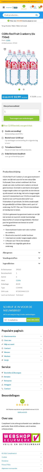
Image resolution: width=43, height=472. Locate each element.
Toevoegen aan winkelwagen (21, 118)
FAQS (6, 360)
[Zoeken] (35, 17)
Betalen (7, 377)
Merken (7, 356)
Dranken (8, 26)
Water (14, 26)
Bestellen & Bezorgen (12, 373)
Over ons (7, 340)
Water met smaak (21, 26)
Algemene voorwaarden (9, 468)
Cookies (4, 457)
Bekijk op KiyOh (22, 412)
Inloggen (7, 385)
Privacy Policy (6, 464)
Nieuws (7, 352)
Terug (3, 26)
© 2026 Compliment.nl (9, 453)
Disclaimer (5, 461)
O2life (8, 40)
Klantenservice (10, 336)
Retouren (8, 381)
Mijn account (9, 344)
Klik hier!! (39, 1)
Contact (7, 348)
